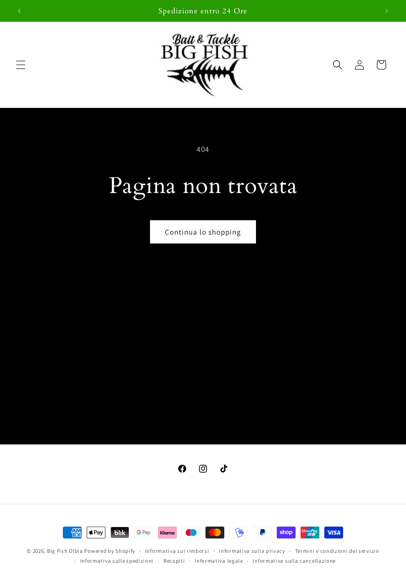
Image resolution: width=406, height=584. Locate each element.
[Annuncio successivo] (387, 11)
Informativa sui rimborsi (177, 550)
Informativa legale (219, 560)
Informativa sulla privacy (252, 550)
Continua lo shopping (203, 232)
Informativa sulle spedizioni (117, 560)
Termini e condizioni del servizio (337, 550)
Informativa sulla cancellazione (294, 560)
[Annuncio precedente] (19, 11)
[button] (21, 65)
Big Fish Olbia (65, 550)
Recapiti (174, 560)
